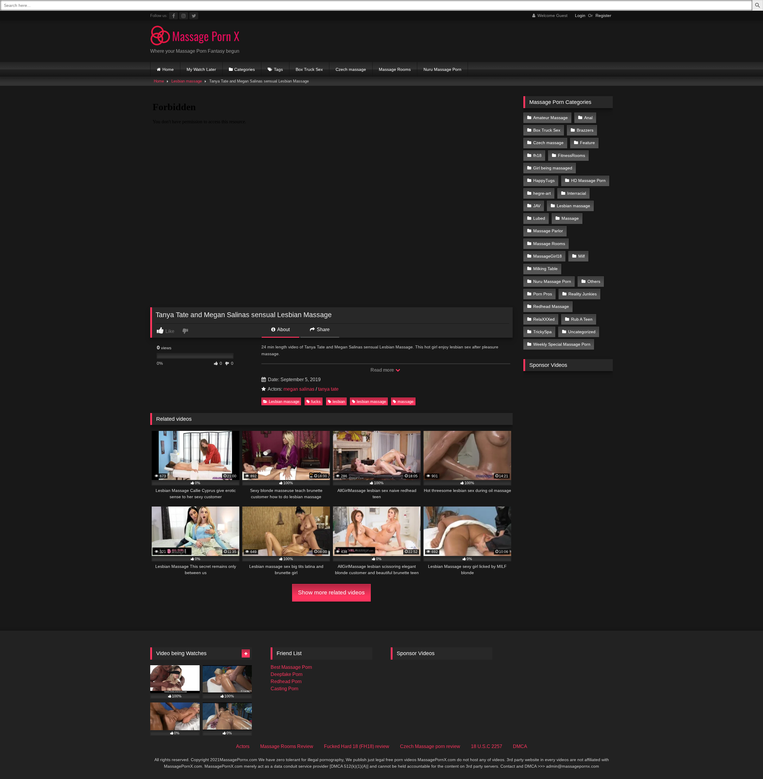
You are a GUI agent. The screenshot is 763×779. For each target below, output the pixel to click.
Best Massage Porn (291, 667)
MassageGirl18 (547, 256)
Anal (588, 117)
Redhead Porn (286, 681)
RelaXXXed (544, 319)
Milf (581, 256)
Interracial (576, 193)
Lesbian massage (186, 81)
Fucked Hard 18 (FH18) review (356, 746)
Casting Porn (284, 688)
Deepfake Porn (287, 674)
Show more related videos (331, 592)
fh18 (537, 155)
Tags (278, 69)
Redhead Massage (551, 306)
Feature (587, 142)
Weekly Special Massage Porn (561, 344)
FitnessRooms (571, 155)
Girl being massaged (552, 168)
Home (168, 69)
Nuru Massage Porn (442, 69)
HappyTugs (544, 180)
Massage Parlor (548, 230)
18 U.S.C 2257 (486, 746)
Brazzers (585, 130)
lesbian (339, 401)
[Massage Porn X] (195, 36)
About (283, 329)
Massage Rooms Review (286, 746)
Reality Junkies (582, 294)
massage (405, 401)
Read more (382, 370)
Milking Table (545, 268)
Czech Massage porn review (430, 746)
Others (593, 281)
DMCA (520, 746)
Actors (242, 746)
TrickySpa (542, 331)
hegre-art (542, 193)
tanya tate (328, 389)
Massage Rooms (395, 69)
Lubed (539, 218)
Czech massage (351, 69)
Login (580, 15)
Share (323, 329)
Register (603, 15)
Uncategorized (581, 331)
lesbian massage (371, 401)
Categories (244, 69)
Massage (570, 218)
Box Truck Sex (309, 69)
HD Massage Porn (588, 180)
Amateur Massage (550, 117)
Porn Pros (542, 294)
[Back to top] (744, 761)
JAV (536, 205)
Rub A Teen (582, 319)
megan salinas (298, 389)
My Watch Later (201, 69)
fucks (316, 401)
